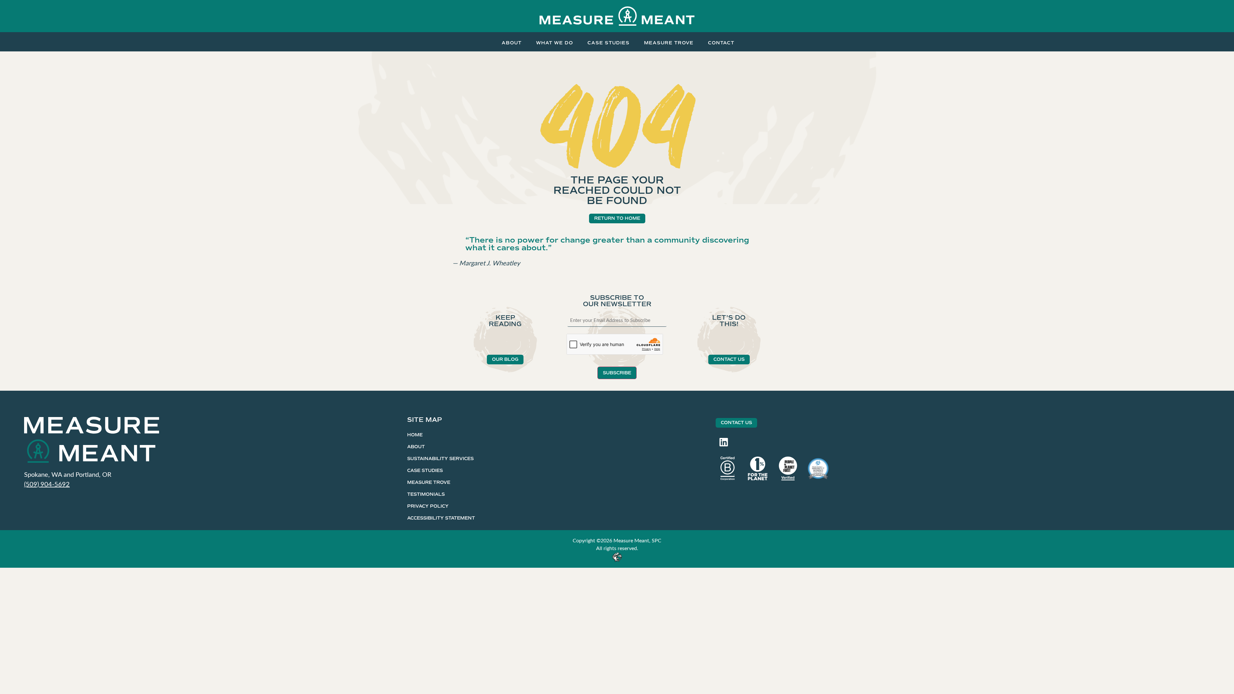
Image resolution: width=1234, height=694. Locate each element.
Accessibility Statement (441, 518)
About (512, 43)
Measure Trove (668, 43)
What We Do (554, 43)
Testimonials (426, 494)
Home (415, 435)
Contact (721, 43)
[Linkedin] (724, 442)
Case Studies (608, 43)
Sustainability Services (440, 458)
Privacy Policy (428, 506)
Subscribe (617, 373)
